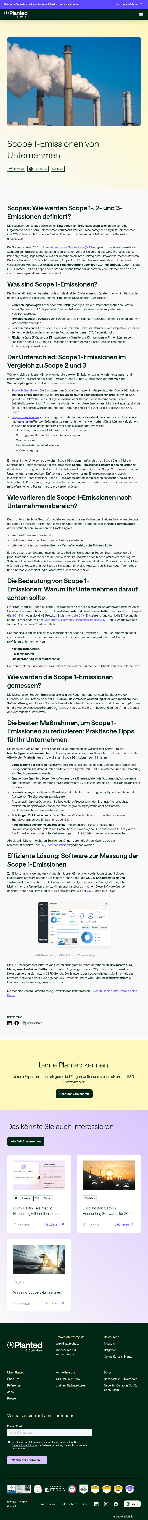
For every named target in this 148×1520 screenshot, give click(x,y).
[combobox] (132, 1503)
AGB (85, 1504)
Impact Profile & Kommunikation (66, 1352)
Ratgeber (110, 1350)
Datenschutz (69, 1504)
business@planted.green (71, 1385)
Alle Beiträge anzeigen (26, 1141)
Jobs (10, 1392)
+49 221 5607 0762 (68, 1379)
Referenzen (14, 1385)
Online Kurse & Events (118, 1356)
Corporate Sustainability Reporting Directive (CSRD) (76, 619)
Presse (11, 1398)
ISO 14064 (18, 615)
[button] (141, 14)
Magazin (109, 1343)
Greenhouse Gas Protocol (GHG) (72, 247)
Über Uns (13, 1379)
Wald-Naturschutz (67, 1343)
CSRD (91, 890)
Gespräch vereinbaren (74, 1093)
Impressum (47, 1504)
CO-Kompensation (53, 845)
